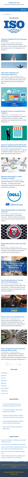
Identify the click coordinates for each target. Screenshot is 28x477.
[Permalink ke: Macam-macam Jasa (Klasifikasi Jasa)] (14, 304)
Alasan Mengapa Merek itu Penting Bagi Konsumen (13, 211)
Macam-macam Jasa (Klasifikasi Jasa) (12, 317)
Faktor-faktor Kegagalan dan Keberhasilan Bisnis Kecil (10, 73)
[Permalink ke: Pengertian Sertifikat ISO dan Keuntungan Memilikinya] (14, 28)
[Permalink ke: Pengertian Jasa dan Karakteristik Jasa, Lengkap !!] (14, 97)
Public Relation (5, 388)
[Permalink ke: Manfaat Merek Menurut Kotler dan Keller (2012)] (14, 232)
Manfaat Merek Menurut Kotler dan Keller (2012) (13, 244)
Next (19, 364)
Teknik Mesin (4, 391)
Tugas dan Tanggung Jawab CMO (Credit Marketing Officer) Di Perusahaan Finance (14, 145)
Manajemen (4, 380)
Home (4, 14)
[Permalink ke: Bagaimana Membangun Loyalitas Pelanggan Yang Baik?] (14, 165)
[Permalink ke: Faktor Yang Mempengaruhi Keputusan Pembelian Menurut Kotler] (14, 337)
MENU (24, 9)
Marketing (3, 383)
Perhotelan (4, 386)
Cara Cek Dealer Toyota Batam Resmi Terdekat (13, 444)
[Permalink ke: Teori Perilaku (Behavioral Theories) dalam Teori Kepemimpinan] (14, 266)
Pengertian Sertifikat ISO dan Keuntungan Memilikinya (14, 40)
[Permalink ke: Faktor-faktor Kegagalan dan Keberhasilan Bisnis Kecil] (14, 61)
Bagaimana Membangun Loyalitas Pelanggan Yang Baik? (11, 177)
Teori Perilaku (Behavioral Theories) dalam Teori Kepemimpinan (12, 281)
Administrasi (4, 373)
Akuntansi (3, 375)
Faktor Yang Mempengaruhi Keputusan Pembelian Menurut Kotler (13, 349)
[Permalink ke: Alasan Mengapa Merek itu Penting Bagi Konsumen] (14, 199)
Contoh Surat (4, 393)
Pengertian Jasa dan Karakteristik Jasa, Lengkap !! (13, 112)
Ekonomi (3, 378)
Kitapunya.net (14, 2)
